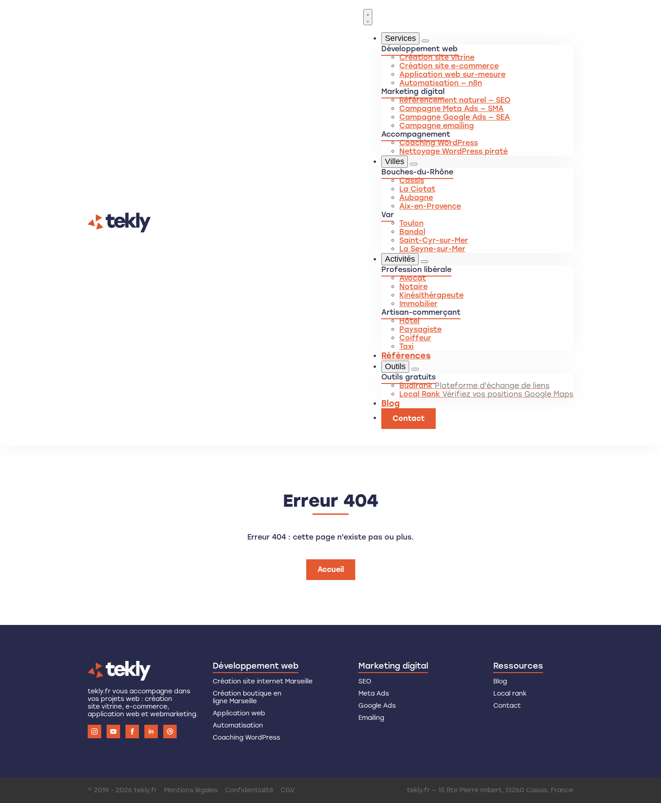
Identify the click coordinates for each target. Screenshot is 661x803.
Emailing (371, 718)
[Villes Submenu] (413, 164)
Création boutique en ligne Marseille (247, 697)
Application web (239, 713)
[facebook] (132, 731)
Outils (395, 366)
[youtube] (113, 731)
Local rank (510, 693)
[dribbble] (170, 731)
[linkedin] (151, 731)
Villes (394, 161)
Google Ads (377, 705)
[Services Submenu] (425, 41)
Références (406, 356)
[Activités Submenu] (424, 261)
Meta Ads (373, 693)
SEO (364, 681)
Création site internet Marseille (263, 681)
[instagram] (94, 731)
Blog (390, 403)
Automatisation (238, 725)
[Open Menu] (367, 17)
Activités (400, 258)
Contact (507, 705)
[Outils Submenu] (415, 369)
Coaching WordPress (246, 737)
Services (400, 38)
